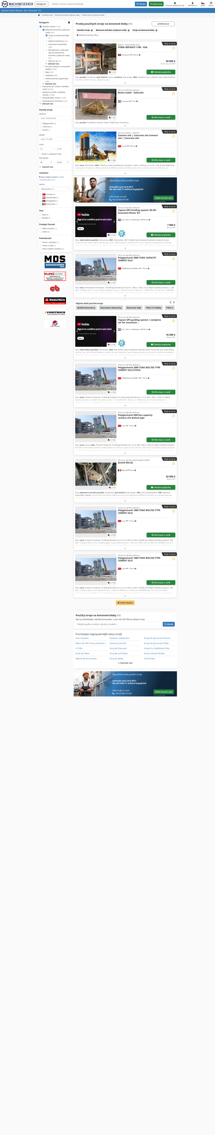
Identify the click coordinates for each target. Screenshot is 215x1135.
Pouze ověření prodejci (53, 249)
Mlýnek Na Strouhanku (86, 658)
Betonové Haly (134, 307)
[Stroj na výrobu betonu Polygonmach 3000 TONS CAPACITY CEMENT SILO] (95, 269)
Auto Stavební (82, 638)
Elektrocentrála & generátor (56, 79)
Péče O (169, 307)
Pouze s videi (49, 245)
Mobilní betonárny (58, 41)
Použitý (46, 218)
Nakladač (51, 75)
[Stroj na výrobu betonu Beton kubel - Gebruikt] (95, 104)
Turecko (50, 194)
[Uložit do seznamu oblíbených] (173, 48)
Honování (32, 10)
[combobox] (55, 189)
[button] (211, 4)
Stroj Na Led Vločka (119, 653)
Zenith (46, 130)
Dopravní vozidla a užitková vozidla (53, 93)
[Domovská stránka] (39, 15)
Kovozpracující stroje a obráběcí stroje (55, 87)
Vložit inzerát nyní (163, 198)
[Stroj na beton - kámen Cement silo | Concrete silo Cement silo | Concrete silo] (95, 147)
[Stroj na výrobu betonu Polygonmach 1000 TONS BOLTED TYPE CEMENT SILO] (95, 521)
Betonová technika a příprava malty (57, 31)
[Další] (114, 58)
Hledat (141, 4)
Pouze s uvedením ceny (51, 154)
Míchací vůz (54, 61)
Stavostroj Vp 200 (118, 643)
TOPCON (47, 126)
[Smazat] (91, 30)
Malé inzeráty (49, 228)
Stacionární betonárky (57, 45)
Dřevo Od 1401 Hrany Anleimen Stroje (93, 643)
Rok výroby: (44, 158)
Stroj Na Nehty (116, 658)
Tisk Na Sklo (149, 658)
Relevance (164, 23)
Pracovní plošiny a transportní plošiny (57, 67)
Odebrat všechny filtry (88, 35)
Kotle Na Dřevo (82, 653)
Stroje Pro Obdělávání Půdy (156, 648)
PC (40, 10)
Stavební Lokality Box (119, 638)
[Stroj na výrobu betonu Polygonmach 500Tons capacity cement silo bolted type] (95, 426)
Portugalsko (51, 201)
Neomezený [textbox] (47, 189)
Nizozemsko (51, 197)
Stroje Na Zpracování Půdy (156, 643)
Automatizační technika (54, 101)
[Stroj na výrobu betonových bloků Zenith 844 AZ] (95, 474)
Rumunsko (51, 204)
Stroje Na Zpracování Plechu (157, 638)
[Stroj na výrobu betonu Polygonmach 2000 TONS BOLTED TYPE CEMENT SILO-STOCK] (95, 379)
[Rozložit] (125, 83)
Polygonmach (49, 123)
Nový (45, 214)
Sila (25, 10)
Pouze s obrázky (50, 242)
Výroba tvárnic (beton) (12, 10)
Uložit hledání (126, 602)
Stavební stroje (51, 26)
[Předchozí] (77, 58)
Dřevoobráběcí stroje (54, 98)
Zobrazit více (126, 663)
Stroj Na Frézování (118, 648)
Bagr (49, 72)
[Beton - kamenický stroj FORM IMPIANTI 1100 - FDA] (95, 58)
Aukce (46, 231)
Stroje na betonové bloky (58, 36)
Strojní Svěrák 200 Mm (154, 653)
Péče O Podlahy (153, 307)
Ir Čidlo (79, 648)
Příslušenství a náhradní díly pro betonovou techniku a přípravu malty (59, 54)
